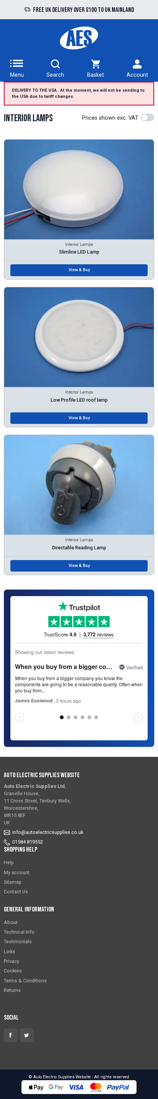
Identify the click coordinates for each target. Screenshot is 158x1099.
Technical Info (19, 932)
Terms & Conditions (25, 981)
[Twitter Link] (27, 1035)
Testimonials (18, 941)
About (11, 922)
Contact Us (16, 892)
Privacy (11, 961)
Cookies (13, 971)
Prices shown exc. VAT (110, 118)
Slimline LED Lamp (79, 252)
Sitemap (12, 882)
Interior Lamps (79, 244)
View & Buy (79, 269)
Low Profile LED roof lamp (79, 400)
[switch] (147, 117)
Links (9, 951)
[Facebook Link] (11, 1035)
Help (9, 862)
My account (17, 872)
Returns (12, 990)
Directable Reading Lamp (79, 547)
